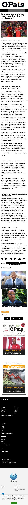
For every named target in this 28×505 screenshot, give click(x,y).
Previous (2, 280)
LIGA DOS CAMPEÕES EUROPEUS (18, 263)
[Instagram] (20, 318)
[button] (1, 10)
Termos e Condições (5, 447)
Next (25, 280)
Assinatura (3, 441)
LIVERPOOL (9, 264)
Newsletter (3, 439)
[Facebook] (7, 318)
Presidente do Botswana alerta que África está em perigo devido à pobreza (13, 287)
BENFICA (8, 263)
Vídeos (2, 449)
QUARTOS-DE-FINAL (17, 264)
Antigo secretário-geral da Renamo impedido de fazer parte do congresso (12, 305)
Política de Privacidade (5, 445)
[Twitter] (14, 318)
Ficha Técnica (4, 443)
